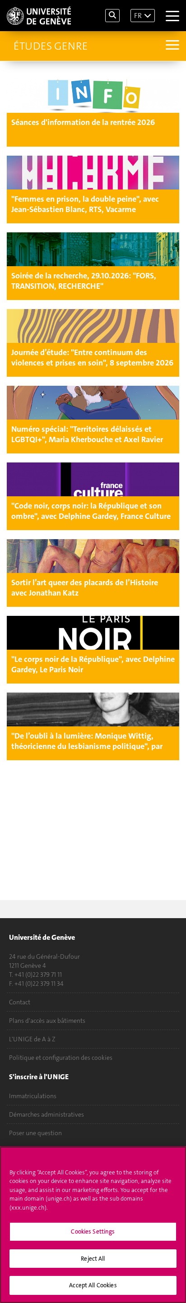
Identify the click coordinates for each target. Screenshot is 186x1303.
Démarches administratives (46, 1114)
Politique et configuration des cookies (60, 1057)
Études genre (51, 46)
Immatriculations (32, 1096)
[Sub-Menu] (171, 46)
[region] (93, 1224)
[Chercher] (112, 15)
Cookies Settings (93, 1231)
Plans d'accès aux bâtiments (47, 1021)
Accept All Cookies (92, 1285)
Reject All (93, 1258)
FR (138, 15)
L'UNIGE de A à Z (32, 1039)
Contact (19, 1002)
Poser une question (35, 1133)
